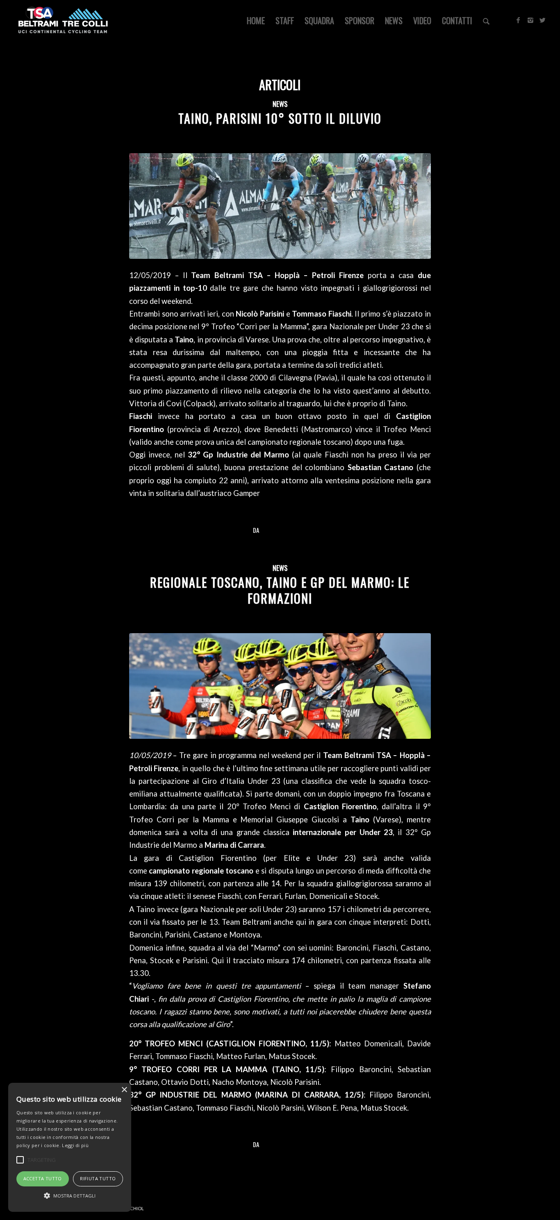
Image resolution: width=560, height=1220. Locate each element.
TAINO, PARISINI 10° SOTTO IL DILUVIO (280, 118)
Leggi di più (75, 1145)
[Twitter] (543, 20)
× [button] (124, 1090)
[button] (69, 1196)
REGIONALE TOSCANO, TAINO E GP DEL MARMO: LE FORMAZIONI (280, 590)
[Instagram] (530, 20)
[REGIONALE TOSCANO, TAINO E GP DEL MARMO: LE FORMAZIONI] (280, 685)
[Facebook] (518, 20)
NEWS (280, 104)
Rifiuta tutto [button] (98, 1178)
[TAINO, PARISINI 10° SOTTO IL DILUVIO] (280, 205)
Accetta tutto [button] (42, 1178)
